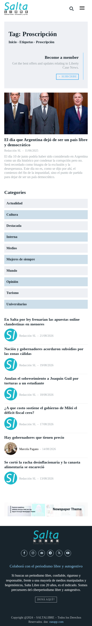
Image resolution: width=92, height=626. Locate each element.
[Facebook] (24, 553)
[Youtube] (68, 553)
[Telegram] (50, 553)
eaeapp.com (56, 621)
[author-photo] (11, 336)
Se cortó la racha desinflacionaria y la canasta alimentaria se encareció (42, 464)
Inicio (13, 42)
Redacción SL (12, 150)
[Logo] (16, 8)
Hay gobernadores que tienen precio (34, 437)
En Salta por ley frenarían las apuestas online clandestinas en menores (42, 321)
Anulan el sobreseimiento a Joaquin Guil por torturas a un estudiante (41, 380)
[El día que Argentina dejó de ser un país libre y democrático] (46, 113)
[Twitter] (59, 553)
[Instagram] (33, 553)
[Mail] (41, 553)
